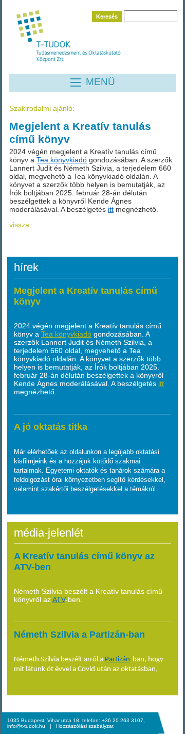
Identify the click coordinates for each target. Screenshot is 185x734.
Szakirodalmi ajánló (40, 108)
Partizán (117, 659)
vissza (19, 225)
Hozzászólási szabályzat (85, 726)
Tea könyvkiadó (61, 160)
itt (111, 209)
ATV (58, 599)
